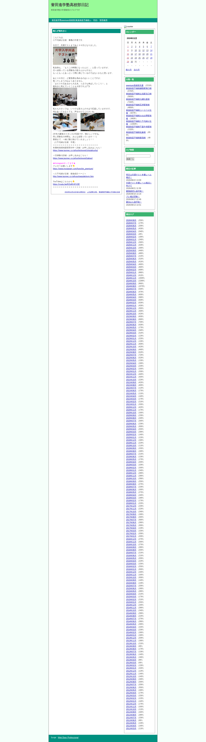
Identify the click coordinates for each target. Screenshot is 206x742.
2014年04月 (131, 627)
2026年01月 (131, 239)
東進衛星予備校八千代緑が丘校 (109, 192)
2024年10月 (131, 281)
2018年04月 (131, 495)
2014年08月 (131, 616)
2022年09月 (131, 349)
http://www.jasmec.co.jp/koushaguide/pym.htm (73, 176)
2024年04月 (131, 297)
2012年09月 (131, 679)
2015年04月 (131, 594)
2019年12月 (131, 440)
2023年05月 (131, 327)
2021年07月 (131, 388)
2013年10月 (131, 643)
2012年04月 (131, 693)
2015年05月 (131, 591)
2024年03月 (131, 300)
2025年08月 (131, 253)
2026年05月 (131, 228)
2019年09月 (131, 448)
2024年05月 (131, 294)
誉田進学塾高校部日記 (70, 5)
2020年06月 (131, 424)
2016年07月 (131, 553)
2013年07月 (131, 651)
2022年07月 (131, 355)
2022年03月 (131, 366)
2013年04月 (131, 660)
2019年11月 (131, 443)
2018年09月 (131, 481)
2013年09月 (131, 646)
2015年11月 (131, 575)
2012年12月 (131, 671)
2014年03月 (131, 630)
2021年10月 (131, 380)
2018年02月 (131, 500)
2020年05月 (131, 426)
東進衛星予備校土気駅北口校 (139, 94)
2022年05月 (131, 360)
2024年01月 (131, 305)
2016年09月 (131, 547)
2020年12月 (131, 407)
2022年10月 (131, 346)
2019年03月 (131, 465)
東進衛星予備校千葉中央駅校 (139, 127)
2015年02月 (131, 599)
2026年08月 (131, 220)
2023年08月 (131, 319)
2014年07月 (131, 619)
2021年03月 (131, 399)
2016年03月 (131, 564)
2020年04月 (131, 429)
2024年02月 (131, 303)
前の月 (129, 70)
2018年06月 (131, 489)
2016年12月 (131, 539)
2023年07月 (131, 322)
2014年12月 (131, 605)
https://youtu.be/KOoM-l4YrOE (66, 184)
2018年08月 (131, 484)
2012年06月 (131, 687)
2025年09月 (131, 250)
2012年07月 (131, 684)
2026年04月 (131, 231)
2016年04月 (131, 561)
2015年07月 (131, 586)
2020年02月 (131, 434)
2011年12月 (131, 704)
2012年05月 (131, 690)
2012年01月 (131, 701)
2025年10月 (131, 248)
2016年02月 (131, 566)
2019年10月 (131, 445)
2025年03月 (131, 267)
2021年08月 (131, 385)
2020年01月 (131, 437)
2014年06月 (131, 621)
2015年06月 (131, 588)
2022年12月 (131, 341)
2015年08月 (131, 583)
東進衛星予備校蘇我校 (136, 138)
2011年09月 (131, 712)
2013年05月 (131, 657)
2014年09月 (131, 613)
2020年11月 (131, 410)
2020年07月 (131, 421)
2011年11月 (131, 706)
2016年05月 (131, 558)
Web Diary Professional (68, 737)
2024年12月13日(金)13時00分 (75, 192)
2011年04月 (131, 726)
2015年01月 (131, 602)
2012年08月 (131, 682)
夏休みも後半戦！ (134, 202)
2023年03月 (131, 333)
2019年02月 (131, 467)
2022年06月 (131, 357)
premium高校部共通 (134, 85)
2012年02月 (131, 698)
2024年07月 (131, 289)
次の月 (137, 70)
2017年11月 (131, 509)
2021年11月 (131, 377)
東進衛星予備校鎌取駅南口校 (139, 88)
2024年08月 (131, 286)
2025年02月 (131, 270)
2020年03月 (131, 432)
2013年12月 (131, 638)
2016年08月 (131, 550)
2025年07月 (131, 256)
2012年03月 (131, 695)
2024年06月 (131, 292)
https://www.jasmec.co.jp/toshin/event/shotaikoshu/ (75, 150)
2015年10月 (131, 577)
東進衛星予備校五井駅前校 (138, 105)
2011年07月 (131, 717)
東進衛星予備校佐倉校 (136, 132)
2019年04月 (131, 462)
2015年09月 (131, 580)
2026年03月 (131, 234)
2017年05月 (131, 525)
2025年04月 (131, 264)
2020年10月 (131, 412)
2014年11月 (131, 608)
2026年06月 (131, 226)
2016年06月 (131, 555)
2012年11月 (131, 674)
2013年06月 (131, 654)
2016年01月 (131, 569)
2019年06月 (131, 456)
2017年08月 (131, 517)
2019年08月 (131, 451)
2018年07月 (131, 487)
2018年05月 (131, 492)
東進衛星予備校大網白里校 (138, 99)
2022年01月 (131, 371)
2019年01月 (131, 470)
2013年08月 (131, 649)
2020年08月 (131, 418)
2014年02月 (131, 632)
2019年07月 (131, 454)
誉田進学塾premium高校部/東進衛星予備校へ (71, 20)
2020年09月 (131, 415)
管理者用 (103, 20)
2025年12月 (131, 242)
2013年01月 (131, 668)
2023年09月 (131, 316)
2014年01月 (131, 635)
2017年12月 (131, 506)
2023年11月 (131, 311)
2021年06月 (131, 390)
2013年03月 (131, 662)
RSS (95, 20)
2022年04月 (131, 363)
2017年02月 (131, 533)
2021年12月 (131, 374)
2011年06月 (131, 720)
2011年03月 (131, 728)
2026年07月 (131, 223)
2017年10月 (131, 511)
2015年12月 (131, 572)
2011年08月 (131, 715)
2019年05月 (131, 459)
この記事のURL (92, 192)
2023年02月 (131, 336)
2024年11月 (131, 278)
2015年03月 (131, 596)
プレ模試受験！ (133, 196)
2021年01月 (131, 404)
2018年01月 (131, 503)
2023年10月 (131, 314)
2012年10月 (131, 676)
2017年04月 (131, 528)
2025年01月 (131, 272)
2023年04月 (131, 330)
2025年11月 (131, 245)
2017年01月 (131, 536)
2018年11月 (131, 476)
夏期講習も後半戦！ (135, 191)
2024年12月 (131, 275)
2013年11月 (131, 640)
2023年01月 (131, 338)
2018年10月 (131, 478)
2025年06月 (131, 259)
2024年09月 (131, 283)
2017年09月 (131, 514)
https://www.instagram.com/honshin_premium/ (73, 169)
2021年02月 (131, 401)
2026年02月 (131, 237)
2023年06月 (131, 325)
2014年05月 (131, 624)
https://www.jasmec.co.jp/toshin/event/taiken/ (73, 158)
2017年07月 (131, 520)
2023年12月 (131, 308)
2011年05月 (131, 723)
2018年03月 (131, 498)
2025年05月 (131, 261)
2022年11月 (131, 344)
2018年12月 (131, 473)
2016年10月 (131, 544)
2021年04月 (131, 396)
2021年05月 (131, 393)
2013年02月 (131, 665)
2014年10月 (131, 610)
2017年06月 (131, 522)
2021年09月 (131, 382)
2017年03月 (131, 531)
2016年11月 (131, 542)
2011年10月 (131, 709)
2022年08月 (131, 352)
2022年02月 (131, 369)
